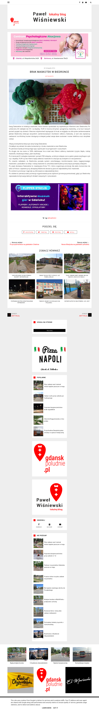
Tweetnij (44, 232)
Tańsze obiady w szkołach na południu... (49, 302)
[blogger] (82, 2)
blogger (49, 527)
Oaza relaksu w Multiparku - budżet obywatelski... (22, 276)
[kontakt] (85, 2)
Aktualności (49, 76)
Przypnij (58, 232)
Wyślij (72, 232)
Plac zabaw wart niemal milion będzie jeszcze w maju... (77, 276)
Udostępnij (29, 232)
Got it (55, 708)
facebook (39, 527)
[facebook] (79, 2)
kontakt (60, 527)
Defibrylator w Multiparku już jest (77, 301)
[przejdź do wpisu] (22, 273)
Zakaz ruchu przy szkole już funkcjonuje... (49, 276)
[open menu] (8, 2)
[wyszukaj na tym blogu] (90, 2)
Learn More (46, 708)
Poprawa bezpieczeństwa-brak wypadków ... (22, 302)
